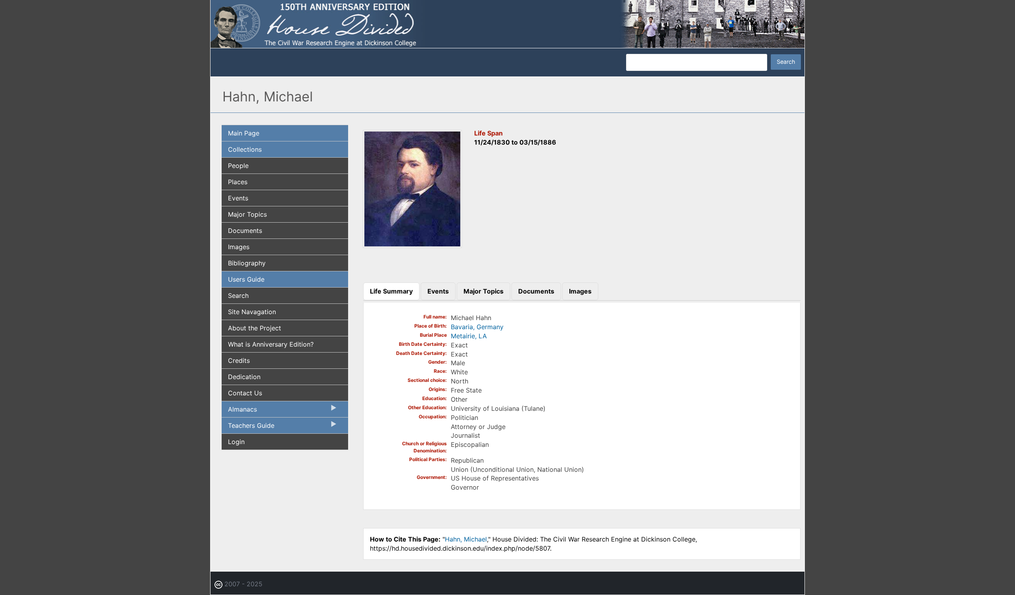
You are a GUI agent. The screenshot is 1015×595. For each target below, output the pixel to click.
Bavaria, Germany (477, 327)
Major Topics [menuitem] (247, 214)
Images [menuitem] (238, 247)
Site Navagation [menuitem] (252, 312)
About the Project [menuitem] (254, 328)
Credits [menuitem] (239, 360)
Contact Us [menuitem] (245, 393)
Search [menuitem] (238, 295)
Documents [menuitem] (245, 231)
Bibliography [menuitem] (247, 263)
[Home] (507, 23)
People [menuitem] (238, 166)
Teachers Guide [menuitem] (248, 427)
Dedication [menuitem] (244, 377)
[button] (412, 245)
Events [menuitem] (238, 198)
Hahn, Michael (466, 539)
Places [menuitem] (237, 182)
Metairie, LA (469, 336)
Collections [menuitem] (245, 149)
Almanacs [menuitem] (239, 411)
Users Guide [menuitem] (246, 279)
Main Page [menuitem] (243, 133)
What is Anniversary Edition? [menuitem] (271, 344)
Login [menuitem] (236, 442)
